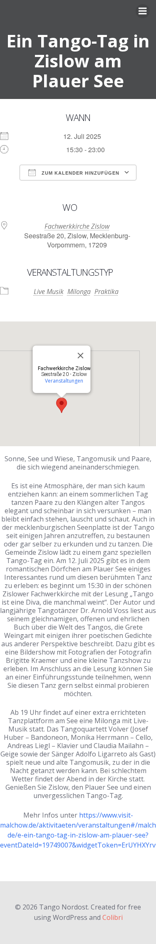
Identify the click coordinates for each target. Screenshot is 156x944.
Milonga (79, 291)
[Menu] (143, 11)
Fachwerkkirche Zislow (77, 226)
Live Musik (49, 291)
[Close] (80, 356)
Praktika (106, 291)
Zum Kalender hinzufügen (79, 173)
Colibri (112, 917)
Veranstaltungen (64, 380)
